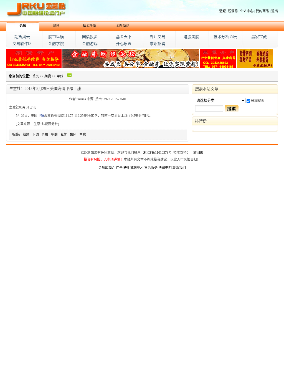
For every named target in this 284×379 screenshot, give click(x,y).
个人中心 (246, 11)
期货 (47, 76)
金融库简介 (106, 168)
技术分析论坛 (225, 37)
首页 (35, 76)
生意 (82, 135)
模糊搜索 (257, 101)
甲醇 (60, 76)
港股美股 (191, 37)
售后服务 (151, 168)
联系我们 (179, 168)
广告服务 (122, 168)
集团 (73, 135)
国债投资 (90, 37)
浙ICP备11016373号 (157, 153)
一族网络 (196, 153)
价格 (45, 135)
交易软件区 (22, 44)
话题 (222, 11)
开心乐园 (123, 44)
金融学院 (56, 44)
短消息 (233, 11)
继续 (26, 135)
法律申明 (165, 168)
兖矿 (63, 135)
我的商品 (262, 11)
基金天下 (123, 37)
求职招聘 (157, 44)
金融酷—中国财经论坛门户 (37, 10)
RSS (69, 75)
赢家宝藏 (259, 37)
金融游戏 (90, 44)
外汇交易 (157, 37)
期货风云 (22, 37)
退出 (274, 11)
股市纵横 (56, 37)
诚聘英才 (136, 168)
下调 (35, 135)
